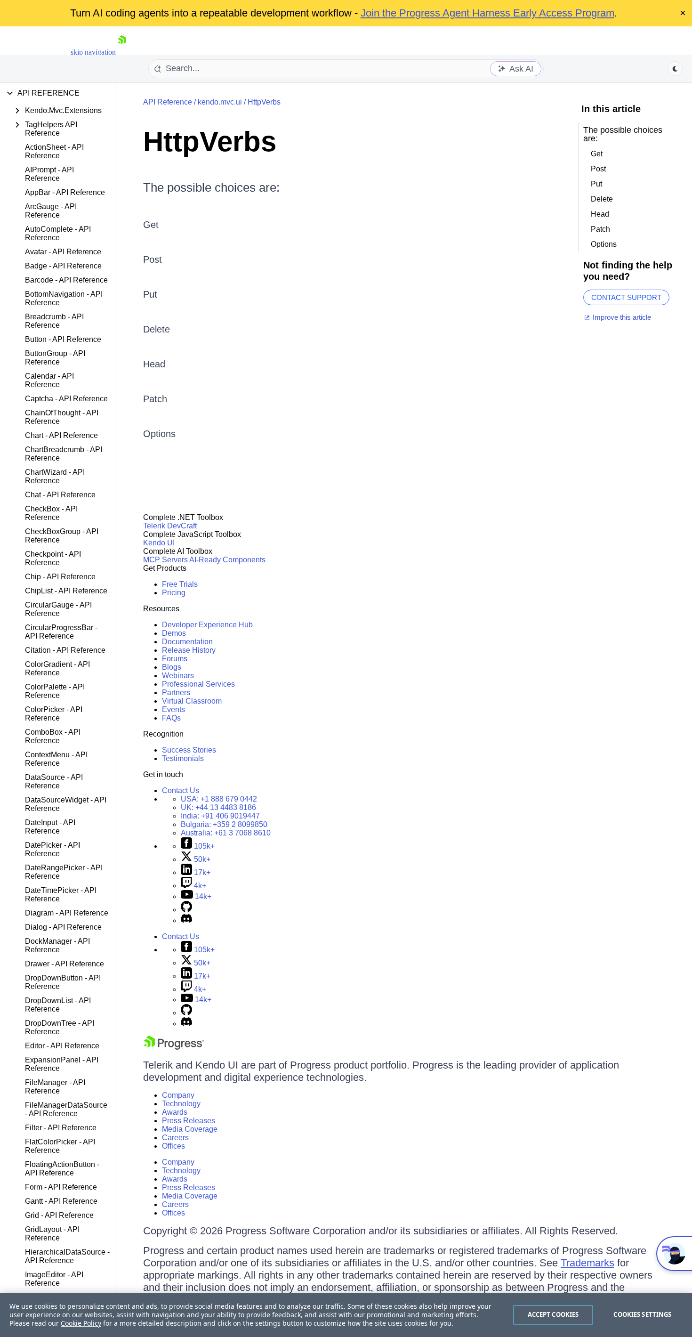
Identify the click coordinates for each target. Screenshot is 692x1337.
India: (220, 816)
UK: (218, 807)
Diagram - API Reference (66, 913)
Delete (156, 329)
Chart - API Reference (61, 435)
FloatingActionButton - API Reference (62, 1168)
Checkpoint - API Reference (53, 558)
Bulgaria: (224, 824)
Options (159, 434)
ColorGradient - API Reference (57, 668)
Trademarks (587, 1263)
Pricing (173, 593)
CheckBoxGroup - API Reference (61, 535)
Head (154, 364)
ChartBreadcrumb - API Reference (63, 454)
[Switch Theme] (675, 68)
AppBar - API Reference (65, 192)
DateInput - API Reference (50, 826)
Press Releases (188, 1121)
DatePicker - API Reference (52, 849)
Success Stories (189, 750)
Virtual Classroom (192, 701)
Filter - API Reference (61, 1128)
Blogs (171, 667)
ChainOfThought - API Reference (61, 417)
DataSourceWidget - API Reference (65, 804)
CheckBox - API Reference (51, 513)
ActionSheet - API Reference (54, 151)
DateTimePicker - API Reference (61, 894)
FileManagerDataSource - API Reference (66, 1109)
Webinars (178, 676)
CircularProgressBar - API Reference (61, 632)
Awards (174, 1112)
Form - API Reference (61, 1187)
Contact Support (626, 297)
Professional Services (198, 684)
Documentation (187, 642)
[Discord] (186, 920)
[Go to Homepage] (122, 52)
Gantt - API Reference (61, 1201)
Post (152, 259)
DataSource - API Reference (54, 781)
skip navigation (93, 52)
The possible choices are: (211, 187)
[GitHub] (186, 910)
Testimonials (183, 758)
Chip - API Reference (60, 577)
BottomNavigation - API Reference (64, 298)
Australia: (226, 833)
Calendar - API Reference (49, 380)
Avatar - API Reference (63, 252)
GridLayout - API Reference (52, 1233)
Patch (155, 399)
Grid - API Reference (59, 1215)
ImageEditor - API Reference (54, 1279)
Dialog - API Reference (63, 927)
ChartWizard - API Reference (55, 476)
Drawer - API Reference (64, 964)
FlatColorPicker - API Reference (60, 1146)
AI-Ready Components (227, 560)
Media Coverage (189, 1129)
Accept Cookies (553, 1314)
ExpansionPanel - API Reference (61, 1064)
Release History (189, 650)
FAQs (171, 718)
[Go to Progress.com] (173, 1047)
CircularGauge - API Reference (58, 609)
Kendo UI (159, 543)
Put (150, 294)
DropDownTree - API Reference (59, 1027)
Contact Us (180, 790)
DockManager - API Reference (57, 945)
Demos (174, 633)
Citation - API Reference (65, 650)
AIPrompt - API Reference (49, 174)
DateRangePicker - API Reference (64, 872)
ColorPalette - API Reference (55, 691)
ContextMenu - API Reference (56, 759)
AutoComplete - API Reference (58, 233)
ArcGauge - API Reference (51, 211)
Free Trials (180, 584)
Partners (176, 693)
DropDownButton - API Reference (63, 982)
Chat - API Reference (60, 495)
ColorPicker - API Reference (53, 713)
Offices (173, 1146)
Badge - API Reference (63, 266)
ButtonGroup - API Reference (55, 357)
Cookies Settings (642, 1314)
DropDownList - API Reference (58, 1005)
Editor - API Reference (62, 1046)
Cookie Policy (81, 1323)
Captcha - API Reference (66, 399)
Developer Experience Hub (207, 625)
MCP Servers (165, 560)
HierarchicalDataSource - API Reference (67, 1256)
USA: (219, 799)
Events (173, 709)
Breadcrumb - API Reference (54, 321)
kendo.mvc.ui (220, 102)
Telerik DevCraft (170, 526)
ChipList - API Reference (66, 591)
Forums (174, 659)
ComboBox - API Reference (52, 736)
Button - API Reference (63, 339)
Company (178, 1095)
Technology (181, 1104)
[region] (346, 1315)
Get (151, 224)
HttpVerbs (264, 102)
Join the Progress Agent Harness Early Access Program (487, 13)
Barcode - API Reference (66, 280)
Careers (175, 1138)
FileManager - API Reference (55, 1086)
